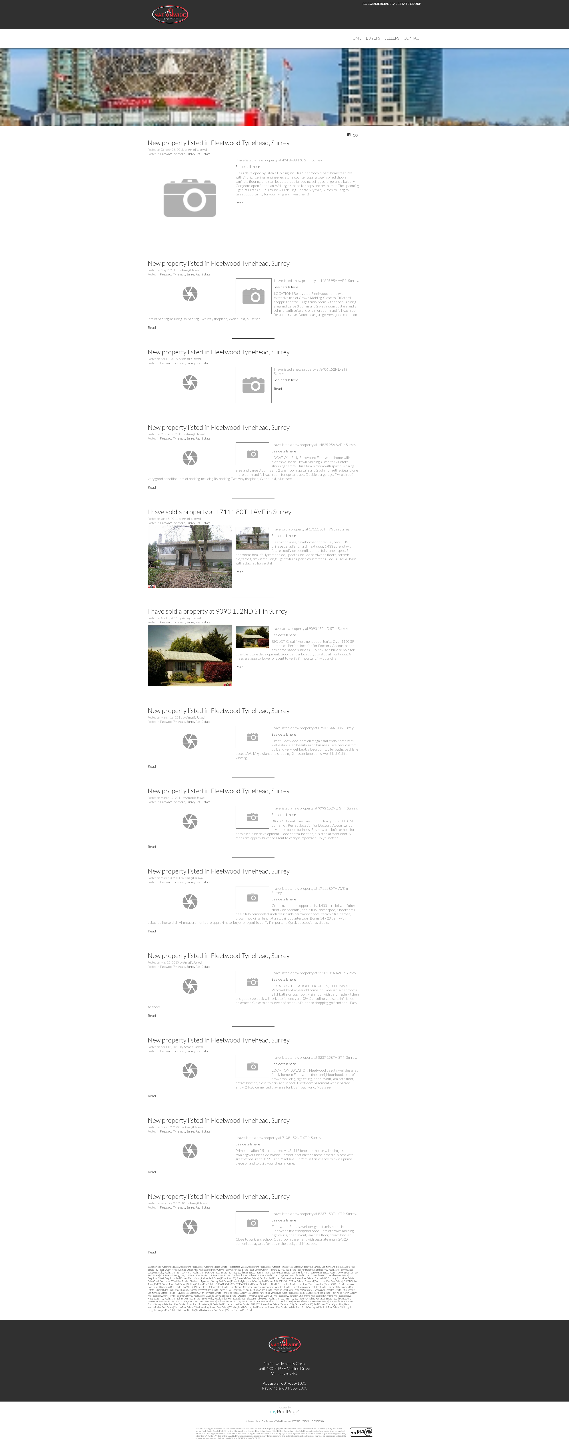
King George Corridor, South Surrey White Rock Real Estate (260, 1286)
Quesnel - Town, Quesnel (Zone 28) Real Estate (261, 1295)
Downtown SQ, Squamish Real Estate (239, 1278)
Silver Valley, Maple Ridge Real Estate (220, 1298)
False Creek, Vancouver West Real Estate (168, 1281)
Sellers (392, 38)
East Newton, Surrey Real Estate (297, 1278)
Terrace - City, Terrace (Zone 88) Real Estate (302, 1304)
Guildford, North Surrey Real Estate (278, 1284)
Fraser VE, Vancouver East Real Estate (323, 1281)
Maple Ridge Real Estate (168, 1289)
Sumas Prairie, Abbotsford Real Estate (273, 1301)
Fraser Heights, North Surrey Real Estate (252, 1281)
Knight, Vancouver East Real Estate (309, 1286)
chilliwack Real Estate (220, 1275)
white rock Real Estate (276, 1307)
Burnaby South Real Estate (242, 1272)
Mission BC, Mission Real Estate (256, 1289)
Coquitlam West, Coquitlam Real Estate (167, 1278)
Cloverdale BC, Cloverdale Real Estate (329, 1275)
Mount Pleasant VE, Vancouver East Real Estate (318, 1289)
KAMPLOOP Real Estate (195, 1286)
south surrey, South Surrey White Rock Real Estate (307, 1298)
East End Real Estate (269, 1278)
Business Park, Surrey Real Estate (273, 1272)
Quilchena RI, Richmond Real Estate (304, 1295)
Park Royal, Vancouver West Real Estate (279, 1292)
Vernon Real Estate (183, 1307)
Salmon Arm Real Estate (189, 1298)
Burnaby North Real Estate (190, 1272)
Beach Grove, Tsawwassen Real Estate (230, 1269)
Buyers (373, 38)
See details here (248, 166)
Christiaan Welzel (271, 1421)
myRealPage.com (285, 1412)
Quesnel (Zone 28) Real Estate (221, 1295)
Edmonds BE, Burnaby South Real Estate (335, 1278)
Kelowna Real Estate (218, 1286)
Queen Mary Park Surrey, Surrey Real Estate (182, 1295)
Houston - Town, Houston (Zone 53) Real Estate (322, 1284)
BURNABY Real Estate (216, 1272)
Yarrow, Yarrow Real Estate (239, 1310)
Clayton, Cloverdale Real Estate (294, 1275)
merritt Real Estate (229, 1289)
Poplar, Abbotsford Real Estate (315, 1292)
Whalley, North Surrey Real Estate (246, 1307)
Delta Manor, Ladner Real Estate (204, 1278)
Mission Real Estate (284, 1289)
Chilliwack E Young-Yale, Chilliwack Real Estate (184, 1275)
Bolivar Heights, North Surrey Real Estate (319, 1269)
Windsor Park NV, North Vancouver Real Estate (201, 1310)
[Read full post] (190, 198)
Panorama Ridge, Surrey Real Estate (240, 1292)
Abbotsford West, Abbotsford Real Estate (250, 1266)
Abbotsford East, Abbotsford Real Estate (182, 1266)
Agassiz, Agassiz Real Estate (286, 1266)
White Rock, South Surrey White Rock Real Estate (314, 1307)
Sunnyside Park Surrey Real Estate (310, 1301)
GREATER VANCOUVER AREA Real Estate (237, 1284)
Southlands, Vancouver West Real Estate (196, 1301)
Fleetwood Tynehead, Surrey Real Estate (185, 154)
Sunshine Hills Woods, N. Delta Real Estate (208, 1304)
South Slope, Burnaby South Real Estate (260, 1298)
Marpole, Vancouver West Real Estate (200, 1289)
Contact (412, 38)
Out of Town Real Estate (209, 1292)
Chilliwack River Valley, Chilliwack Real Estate (255, 1275)
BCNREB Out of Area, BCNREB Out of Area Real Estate (183, 1269)
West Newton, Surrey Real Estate (211, 1307)
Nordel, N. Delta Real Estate (182, 1292)
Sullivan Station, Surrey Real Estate (235, 1301)
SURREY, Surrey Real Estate (265, 1304)
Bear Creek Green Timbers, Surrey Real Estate (273, 1269)
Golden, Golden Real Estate (200, 1284)
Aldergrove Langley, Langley (315, 1266)
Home (355, 38)
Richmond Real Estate (334, 1295)
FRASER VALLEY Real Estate (288, 1281)
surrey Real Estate (240, 1304)
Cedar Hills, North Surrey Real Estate (310, 1272)
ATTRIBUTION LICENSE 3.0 (308, 1421)
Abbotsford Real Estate (216, 1266)
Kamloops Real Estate (171, 1286)
